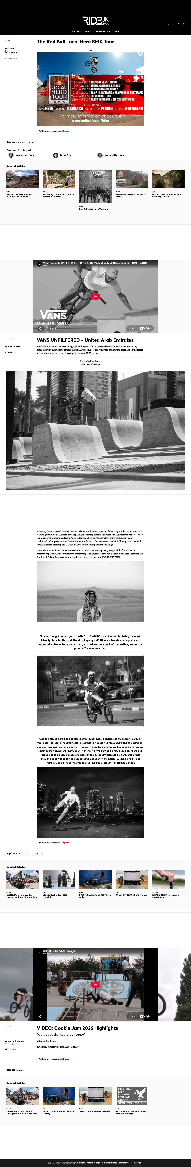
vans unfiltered (37, 854)
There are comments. (55, 131)
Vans (52, 353)
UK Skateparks (103, 31)
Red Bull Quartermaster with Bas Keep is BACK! (168, 187)
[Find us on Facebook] (173, 24)
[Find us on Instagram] (183, 24)
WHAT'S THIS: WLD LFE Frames (132, 888)
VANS (18, 854)
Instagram (19, 1070)
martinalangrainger (12, 1044)
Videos (88, 31)
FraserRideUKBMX (11, 53)
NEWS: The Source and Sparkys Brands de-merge (132, 1104)
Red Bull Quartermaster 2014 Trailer (132, 187)
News (8, 40)
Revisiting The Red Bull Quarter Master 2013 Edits (59, 187)
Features (76, 31)
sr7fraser (8, 51)
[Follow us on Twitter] (178, 24)
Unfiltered (46, 346)
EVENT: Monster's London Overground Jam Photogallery (22, 888)
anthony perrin (20, 142)
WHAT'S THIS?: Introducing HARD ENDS (168, 888)
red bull (31, 142)
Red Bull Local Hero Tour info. (95, 195)
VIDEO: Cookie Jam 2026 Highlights (59, 888)
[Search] (167, 24)
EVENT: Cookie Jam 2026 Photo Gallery (95, 888)
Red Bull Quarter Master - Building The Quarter (22, 187)
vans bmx (26, 854)
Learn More (124, 1163)
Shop (117, 31)
